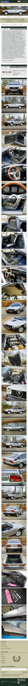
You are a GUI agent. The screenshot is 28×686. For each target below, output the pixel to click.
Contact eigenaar (6, 648)
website (15, 74)
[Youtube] (18, 682)
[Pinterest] (21, 680)
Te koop (3, 658)
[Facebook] (18, 680)
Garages (3, 644)
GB (2, 672)
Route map (4, 646)
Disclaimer (13, 682)
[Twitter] (24, 680)
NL (5, 672)
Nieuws (3, 656)
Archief (3, 660)
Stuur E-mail (16, 73)
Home (2, 654)
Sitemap (3, 662)
